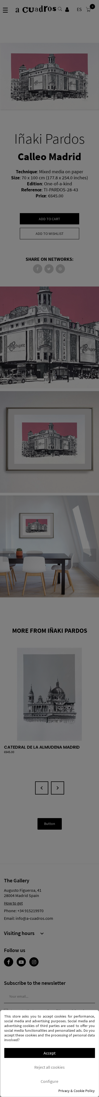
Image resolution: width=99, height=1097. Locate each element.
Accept (49, 1053)
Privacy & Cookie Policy (76, 1090)
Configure (49, 1081)
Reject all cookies (49, 1067)
